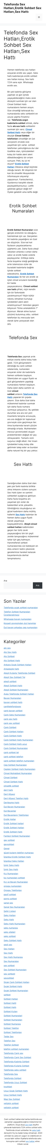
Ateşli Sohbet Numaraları (16, 690)
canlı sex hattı (10, 719)
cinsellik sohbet (11, 786)
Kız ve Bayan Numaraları (16, 882)
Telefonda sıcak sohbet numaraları (21, 607)
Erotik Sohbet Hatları (14, 827)
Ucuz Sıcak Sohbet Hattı (16, 1091)
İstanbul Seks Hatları (14, 861)
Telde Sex (8, 1036)
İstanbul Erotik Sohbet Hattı (17, 857)
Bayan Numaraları (12, 698)
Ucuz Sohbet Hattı (13, 1095)
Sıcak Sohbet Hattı (13, 986)
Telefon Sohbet (11, 1045)
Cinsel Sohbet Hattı (13, 781)
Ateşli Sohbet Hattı (13, 685)
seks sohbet (10, 936)
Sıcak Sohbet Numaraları (16, 990)
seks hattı (36, 1130)
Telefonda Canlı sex (13, 1053)
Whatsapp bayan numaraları (17, 619)
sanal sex (8, 903)
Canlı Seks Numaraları (14, 715)
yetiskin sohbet (11, 1107)
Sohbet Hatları (11, 999)
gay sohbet (9, 840)
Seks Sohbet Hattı (13, 940)
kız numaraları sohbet (14, 878)
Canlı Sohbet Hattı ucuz (15, 744)
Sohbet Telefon (11, 1028)
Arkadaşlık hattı (11, 669)
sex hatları (30, 1141)
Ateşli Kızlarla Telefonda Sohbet (19, 673)
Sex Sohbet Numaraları (15, 969)
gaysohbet (9, 844)
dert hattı (8, 790)
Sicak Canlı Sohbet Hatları (16, 982)
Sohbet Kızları (10, 1011)
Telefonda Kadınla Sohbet (16, 1061)
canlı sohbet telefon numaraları (19, 761)
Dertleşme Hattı (11, 802)
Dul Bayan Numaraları (14, 807)
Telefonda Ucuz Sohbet (15, 1082)
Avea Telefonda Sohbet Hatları (19, 694)
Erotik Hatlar (10, 819)
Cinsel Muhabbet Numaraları (18, 773)
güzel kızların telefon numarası (19, 853)
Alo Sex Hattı (10, 652)
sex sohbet (9, 965)
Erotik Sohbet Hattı (13, 832)
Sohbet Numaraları (13, 1020)
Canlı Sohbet (10, 727)
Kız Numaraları (11, 873)
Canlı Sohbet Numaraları (16, 748)
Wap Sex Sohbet (12, 1099)
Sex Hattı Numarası (13, 957)
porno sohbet (10, 898)
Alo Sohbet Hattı (12, 660)
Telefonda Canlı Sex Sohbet (17, 1057)
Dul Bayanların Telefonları (16, 815)
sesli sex (8, 944)
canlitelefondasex (12, 706)
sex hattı (29, 1125)
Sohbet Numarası (12, 1024)
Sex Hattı (20, 514)
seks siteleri (9, 932)
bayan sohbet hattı (13, 702)
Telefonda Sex (11, 1074)
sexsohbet (9, 978)
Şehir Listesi (10, 911)
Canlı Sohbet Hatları (13, 731)
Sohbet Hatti (10, 1003)
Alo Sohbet (9, 656)
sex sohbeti (9, 974)
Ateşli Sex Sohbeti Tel (14, 677)
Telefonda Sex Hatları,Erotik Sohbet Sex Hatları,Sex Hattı (22, 8)
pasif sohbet (10, 894)
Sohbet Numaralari (13, 1015)
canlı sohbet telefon (13, 756)
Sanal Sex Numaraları (14, 907)
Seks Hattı (9, 919)
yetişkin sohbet (11, 1103)
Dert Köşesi (9, 794)
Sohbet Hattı (10, 1007)
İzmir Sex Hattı (11, 869)
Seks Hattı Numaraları (14, 924)
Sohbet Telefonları (13, 1032)
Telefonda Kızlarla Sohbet (16, 1066)
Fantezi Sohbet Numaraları (17, 836)
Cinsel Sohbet (10, 777)
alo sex (7, 648)
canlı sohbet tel (11, 752)
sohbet (7, 995)
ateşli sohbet (10, 681)
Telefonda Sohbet (12, 1078)
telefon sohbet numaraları (16, 1049)
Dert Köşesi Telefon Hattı (16, 798)
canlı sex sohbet (12, 723)
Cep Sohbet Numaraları (15, 765)
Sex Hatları (9, 949)
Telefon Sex (9, 1041)
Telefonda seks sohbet (15, 1070)
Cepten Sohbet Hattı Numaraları (19, 769)
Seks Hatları (10, 915)
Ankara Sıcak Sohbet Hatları (17, 665)
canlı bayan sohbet (13, 710)
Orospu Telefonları (13, 890)
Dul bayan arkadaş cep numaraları (20, 627)
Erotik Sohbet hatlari (14, 823)
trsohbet (8, 1086)
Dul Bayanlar (10, 811)
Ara (5, 580)
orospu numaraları (12, 886)
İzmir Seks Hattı (11, 865)
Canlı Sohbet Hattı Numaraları (18, 740)
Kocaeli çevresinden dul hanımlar (20, 623)
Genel (6, 848)
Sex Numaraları (11, 961)
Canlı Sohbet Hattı (13, 736)
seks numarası (11, 928)
